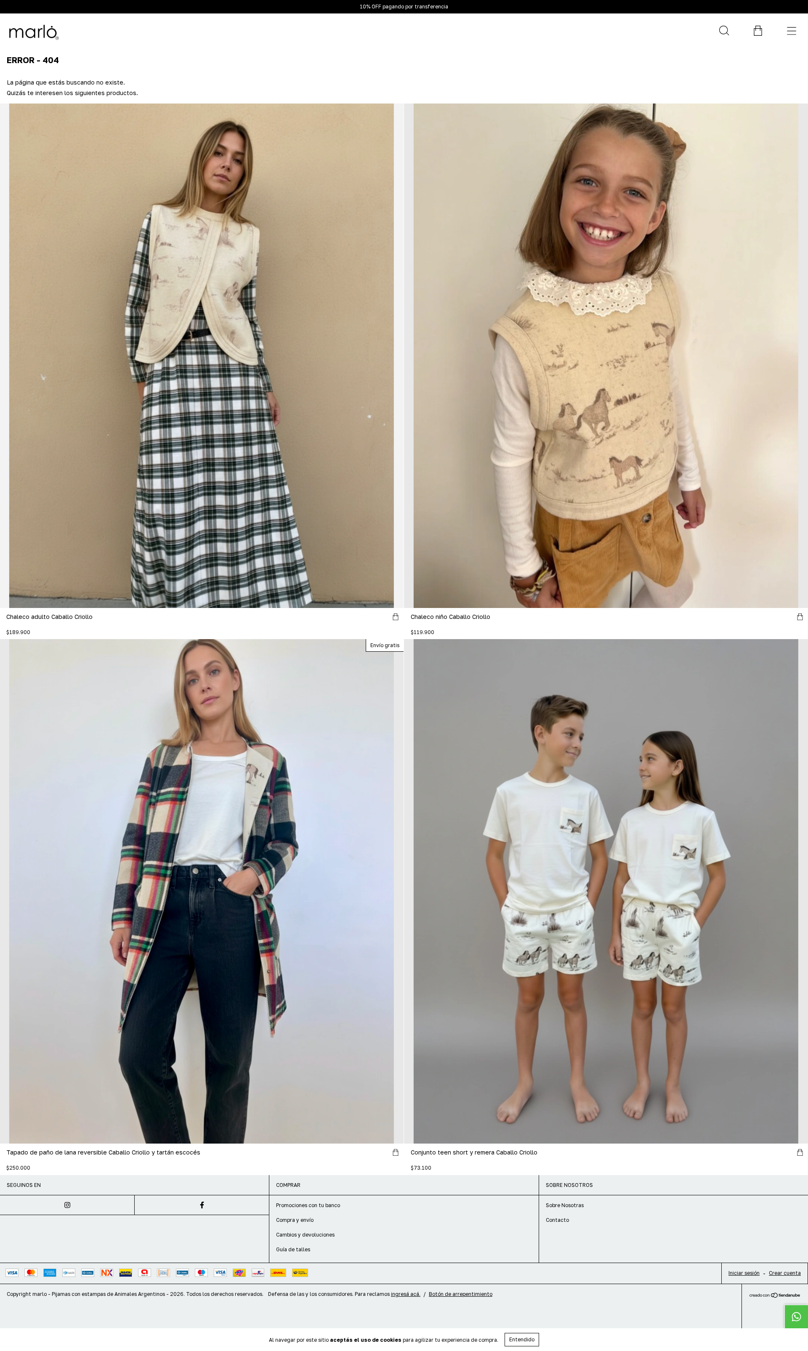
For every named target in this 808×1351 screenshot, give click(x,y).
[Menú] (791, 31)
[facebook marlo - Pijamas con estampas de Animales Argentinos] (202, 1205)
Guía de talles (293, 1249)
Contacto (557, 1220)
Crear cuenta (785, 1273)
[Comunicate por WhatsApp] (796, 1316)
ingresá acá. (405, 1294)
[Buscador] (724, 31)
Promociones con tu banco (308, 1205)
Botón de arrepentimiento (460, 1294)
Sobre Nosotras (565, 1205)
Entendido (521, 1339)
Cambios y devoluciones (305, 1235)
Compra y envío (295, 1220)
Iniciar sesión (744, 1273)
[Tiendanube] (775, 1295)
